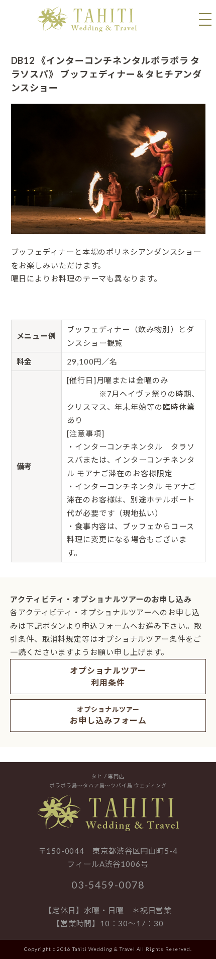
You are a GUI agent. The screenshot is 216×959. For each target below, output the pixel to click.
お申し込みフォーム (108, 715)
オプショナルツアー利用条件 (108, 676)
